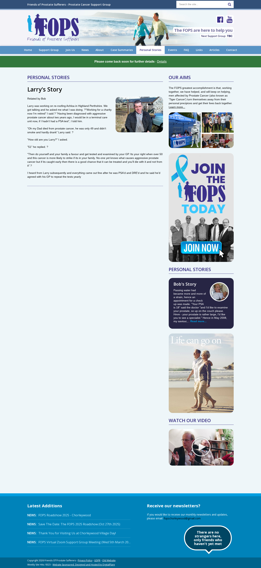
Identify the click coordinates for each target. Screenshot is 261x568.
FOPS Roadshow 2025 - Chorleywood (59, 515)
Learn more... (177, 107)
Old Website (109, 560)
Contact (231, 50)
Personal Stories (150, 50)
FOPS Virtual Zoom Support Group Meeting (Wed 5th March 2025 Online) (78, 542)
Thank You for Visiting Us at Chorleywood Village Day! (71, 533)
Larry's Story (44, 89)
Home (28, 50)
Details (162, 61)
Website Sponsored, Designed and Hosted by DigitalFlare (84, 564)
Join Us (70, 50)
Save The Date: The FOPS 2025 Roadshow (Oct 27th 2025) (73, 524)
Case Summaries (122, 50)
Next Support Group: (217, 36)
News (85, 50)
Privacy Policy (85, 560)
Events (172, 50)
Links (199, 50)
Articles (214, 50)
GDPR (97, 560)
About (100, 50)
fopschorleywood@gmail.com (182, 518)
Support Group (49, 50)
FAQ (186, 50)
